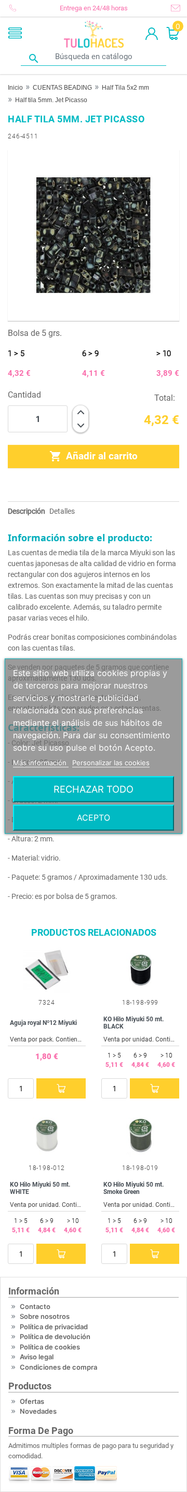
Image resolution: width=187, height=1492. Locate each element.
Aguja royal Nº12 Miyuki (43, 1022)
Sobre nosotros (45, 1316)
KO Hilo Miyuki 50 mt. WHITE (40, 1188)
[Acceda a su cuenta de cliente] (152, 34)
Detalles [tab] (62, 511)
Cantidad (24, 395)
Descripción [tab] (26, 511)
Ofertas (32, 1401)
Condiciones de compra (58, 1367)
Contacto (35, 1306)
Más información (41, 762)
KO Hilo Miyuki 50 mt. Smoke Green (133, 1188)
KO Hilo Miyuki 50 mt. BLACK (133, 1023)
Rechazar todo (93, 789)
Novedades (38, 1411)
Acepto (93, 817)
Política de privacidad (54, 1326)
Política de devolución (55, 1336)
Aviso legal (37, 1357)
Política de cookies (50, 1347)
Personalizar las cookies (111, 762)
